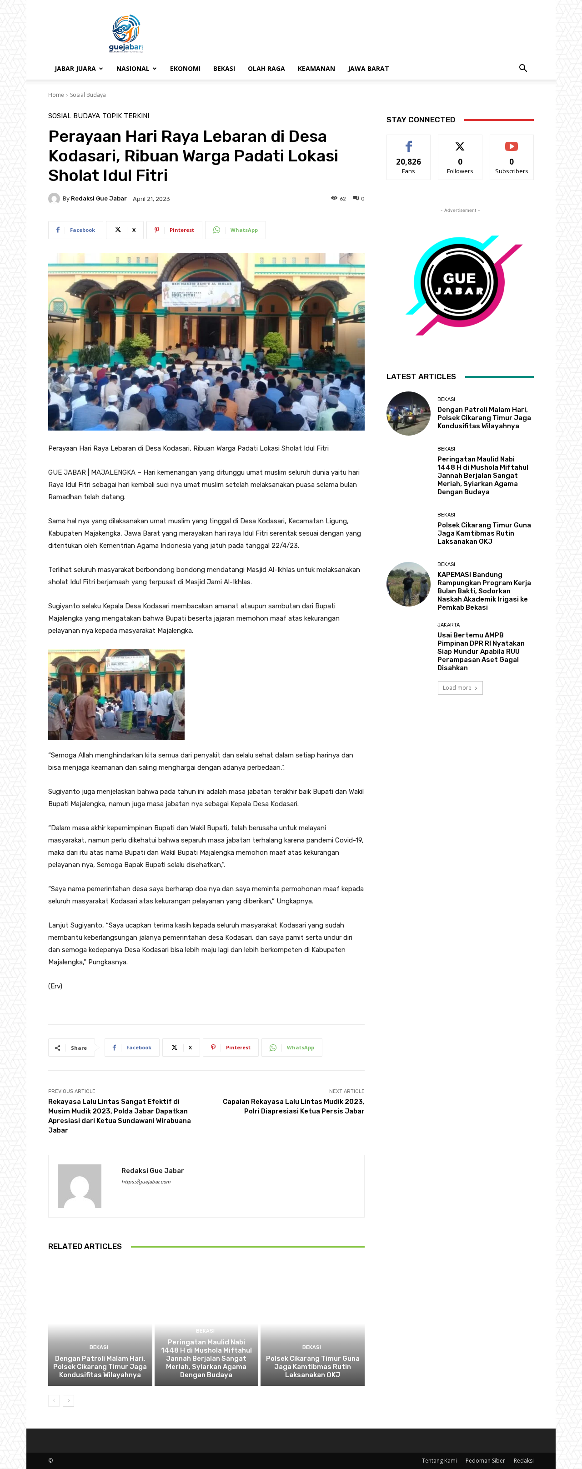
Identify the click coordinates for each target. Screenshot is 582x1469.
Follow (460, 141)
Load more (457, 688)
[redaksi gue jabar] (55, 199)
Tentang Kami (439, 1460)
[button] (523, 69)
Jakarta (448, 624)
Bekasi (224, 68)
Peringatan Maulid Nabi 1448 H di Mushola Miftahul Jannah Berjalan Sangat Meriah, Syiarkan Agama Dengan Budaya (206, 1358)
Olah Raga (266, 68)
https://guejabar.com (146, 1181)
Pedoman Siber (485, 1460)
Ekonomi (185, 68)
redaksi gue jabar (99, 198)
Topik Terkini (125, 116)
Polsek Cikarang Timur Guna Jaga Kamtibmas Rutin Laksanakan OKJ (313, 1366)
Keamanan (316, 68)
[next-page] (68, 1401)
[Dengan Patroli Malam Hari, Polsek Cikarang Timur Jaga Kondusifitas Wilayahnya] (100, 1323)
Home (56, 95)
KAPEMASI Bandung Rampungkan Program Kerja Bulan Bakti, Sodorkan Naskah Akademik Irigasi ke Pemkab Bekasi (484, 591)
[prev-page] (54, 1401)
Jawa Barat (368, 68)
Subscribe (512, 141)
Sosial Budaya (88, 95)
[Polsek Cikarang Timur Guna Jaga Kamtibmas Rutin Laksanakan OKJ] (313, 1323)
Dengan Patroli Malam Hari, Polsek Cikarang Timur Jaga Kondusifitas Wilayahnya (100, 1366)
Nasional (133, 68)
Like (409, 141)
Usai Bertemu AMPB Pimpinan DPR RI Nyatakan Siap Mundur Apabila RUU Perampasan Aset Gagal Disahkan (481, 651)
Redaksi (524, 1460)
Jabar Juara (75, 68)
